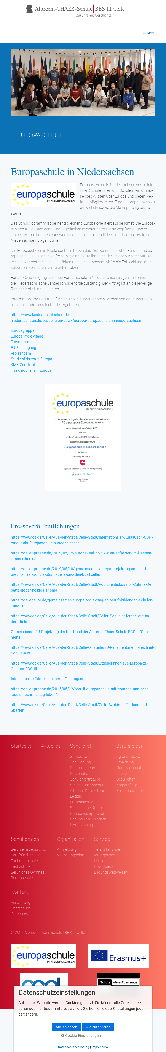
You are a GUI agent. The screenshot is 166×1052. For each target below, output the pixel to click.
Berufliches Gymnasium (29, 872)
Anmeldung (67, 849)
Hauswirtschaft (129, 768)
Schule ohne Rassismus (88, 808)
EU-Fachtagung (23, 348)
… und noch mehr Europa (31, 370)
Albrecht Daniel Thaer (88, 791)
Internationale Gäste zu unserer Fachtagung (47, 679)
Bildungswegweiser (110, 872)
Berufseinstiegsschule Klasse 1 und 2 (29, 849)
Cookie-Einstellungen (82, 1035)
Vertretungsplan (70, 855)
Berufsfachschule (25, 855)
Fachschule (20, 866)
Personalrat (80, 773)
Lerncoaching (81, 825)
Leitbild (76, 796)
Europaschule (81, 802)
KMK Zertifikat (23, 365)
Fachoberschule (24, 861)
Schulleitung (80, 762)
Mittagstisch (104, 855)
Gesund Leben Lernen (88, 819)
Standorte (78, 756)
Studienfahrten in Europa (31, 359)
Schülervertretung (85, 779)
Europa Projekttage (27, 336)
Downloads (103, 866)
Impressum (20, 908)
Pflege (121, 773)
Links (98, 861)
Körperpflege (127, 785)
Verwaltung (20, 902)
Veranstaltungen (108, 849)
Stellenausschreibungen (88, 785)
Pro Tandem (21, 353)
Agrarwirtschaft (129, 756)
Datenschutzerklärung (73, 1047)
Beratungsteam (83, 768)
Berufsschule (22, 878)
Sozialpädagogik (130, 791)
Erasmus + (20, 342)
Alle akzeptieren (97, 1027)
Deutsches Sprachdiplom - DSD (88, 813)
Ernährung (125, 762)
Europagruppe (23, 330)
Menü (151, 33)
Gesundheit (126, 779)
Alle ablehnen (66, 1027)
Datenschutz (21, 914)
